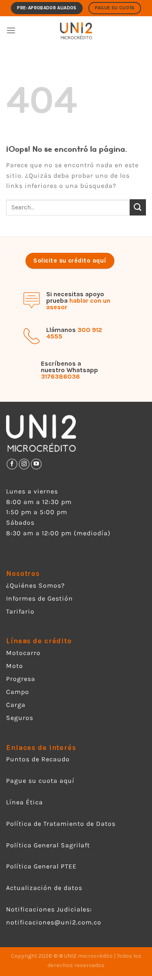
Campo (17, 692)
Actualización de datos (44, 888)
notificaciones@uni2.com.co (54, 922)
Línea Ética (24, 802)
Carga (16, 705)
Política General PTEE (41, 866)
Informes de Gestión (39, 598)
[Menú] (11, 30)
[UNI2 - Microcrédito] (76, 30)
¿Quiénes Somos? (35, 585)
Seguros (19, 718)
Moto (14, 666)
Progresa (20, 679)
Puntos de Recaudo (38, 759)
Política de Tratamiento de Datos (61, 823)
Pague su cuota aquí (40, 780)
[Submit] (138, 207)
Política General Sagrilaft (48, 845)
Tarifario (20, 611)
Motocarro (23, 653)
